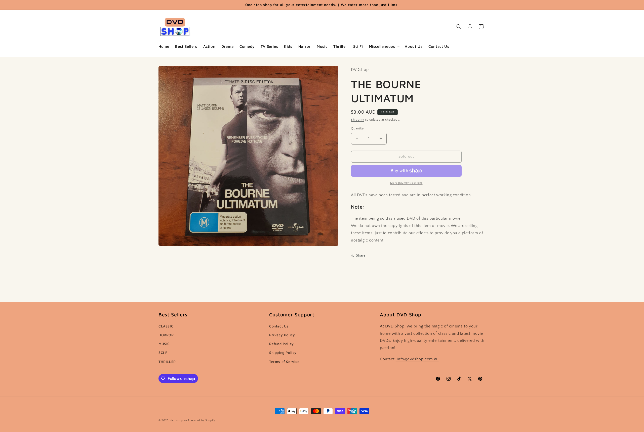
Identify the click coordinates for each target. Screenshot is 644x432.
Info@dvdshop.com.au (417, 359)
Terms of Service (284, 361)
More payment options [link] (406, 182)
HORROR (166, 335)
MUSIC (164, 344)
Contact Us (279, 326)
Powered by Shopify (201, 420)
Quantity (357, 128)
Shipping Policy (283, 352)
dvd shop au (179, 420)
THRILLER (167, 361)
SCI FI (163, 352)
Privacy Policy (282, 335)
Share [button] (361, 256)
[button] (384, 46)
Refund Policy (281, 344)
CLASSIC (165, 326)
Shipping (357, 119)
